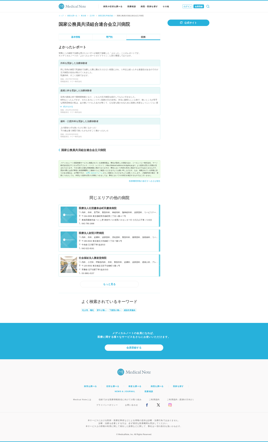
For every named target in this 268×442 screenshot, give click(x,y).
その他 (166, 6)
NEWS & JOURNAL (125, 391)
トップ (61, 16)
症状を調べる (112, 386)
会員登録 (199, 6)
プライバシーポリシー (107, 405)
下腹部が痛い (115, 310)
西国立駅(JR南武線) (105, 16)
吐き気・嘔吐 (88, 310)
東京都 (83, 16)
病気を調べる (90, 386)
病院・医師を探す (149, 6)
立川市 (92, 16)
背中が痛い (102, 310)
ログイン (187, 6)
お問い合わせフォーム (94, 173)
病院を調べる (72, 16)
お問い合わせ (131, 405)
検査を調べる (135, 386)
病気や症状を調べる (113, 6)
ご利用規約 (154, 399)
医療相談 (131, 6)
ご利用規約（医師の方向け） (181, 399)
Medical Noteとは (82, 399)
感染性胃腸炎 (130, 310)
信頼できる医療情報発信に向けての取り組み (120, 399)
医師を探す (178, 386)
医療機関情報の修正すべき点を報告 (144, 181)
